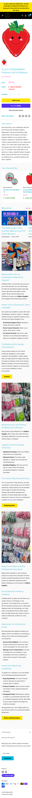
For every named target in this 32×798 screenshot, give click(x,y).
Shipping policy (9, 505)
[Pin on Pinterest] (23, 116)
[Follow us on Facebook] (3, 772)
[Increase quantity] (19, 94)
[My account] (26, 15)
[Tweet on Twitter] (26, 116)
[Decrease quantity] (10, 94)
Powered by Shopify (7, 794)
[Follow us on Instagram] (6, 772)
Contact (7, 376)
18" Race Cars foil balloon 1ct (11, 191)
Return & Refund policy (12, 718)
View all (27, 208)
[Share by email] (29, 116)
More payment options (16, 110)
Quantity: (5, 94)
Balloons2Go (6, 76)
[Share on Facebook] (20, 116)
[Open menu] (2, 15)
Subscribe (7, 758)
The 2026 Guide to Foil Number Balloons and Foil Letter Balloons (13, 231)
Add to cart (16, 100)
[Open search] (22, 15)
